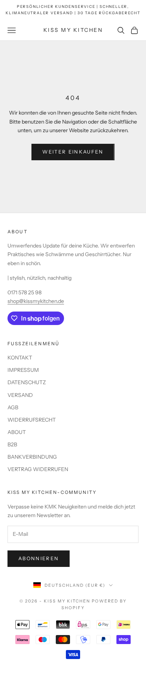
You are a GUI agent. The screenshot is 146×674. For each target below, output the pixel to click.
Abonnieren (38, 558)
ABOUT (16, 432)
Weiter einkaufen (72, 152)
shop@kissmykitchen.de (35, 301)
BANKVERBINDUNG (32, 456)
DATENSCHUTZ (26, 382)
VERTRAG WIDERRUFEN (37, 469)
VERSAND (20, 395)
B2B (12, 444)
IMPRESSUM (23, 370)
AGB (12, 407)
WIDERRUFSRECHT (31, 419)
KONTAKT (19, 357)
